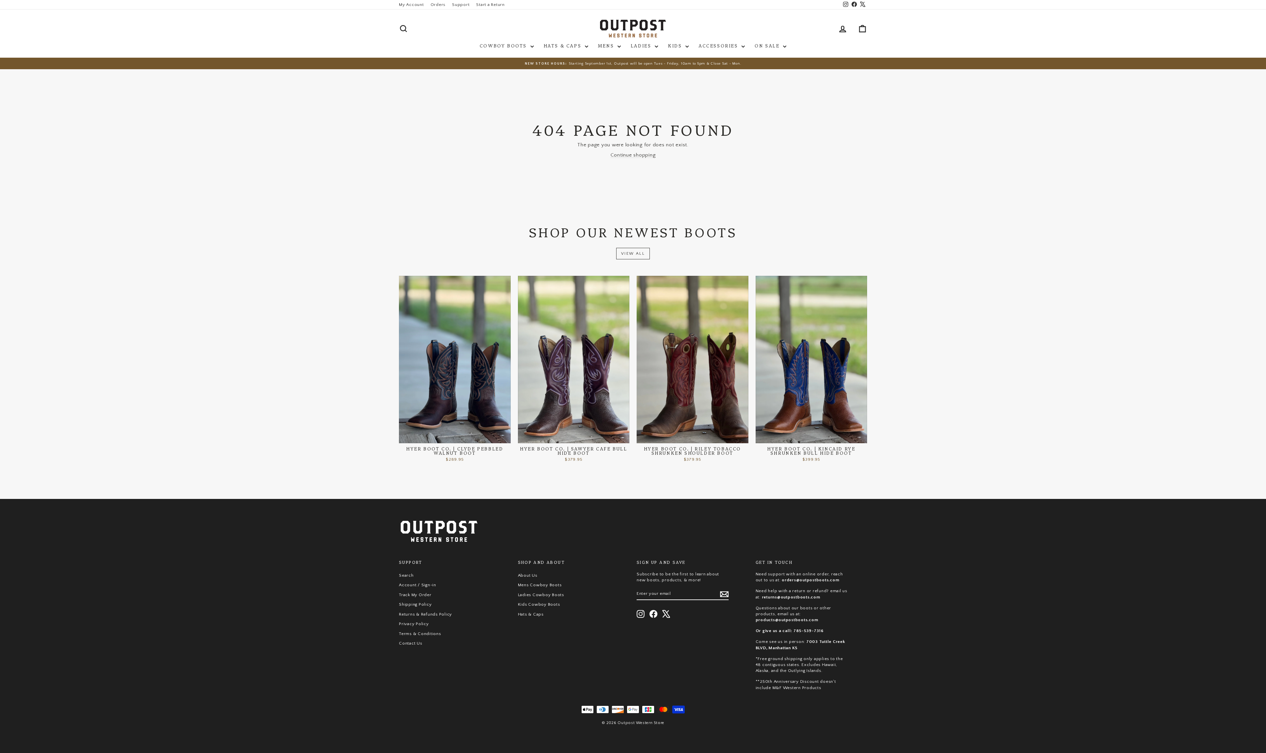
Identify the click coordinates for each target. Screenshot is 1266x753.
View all (633, 253)
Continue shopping (633, 155)
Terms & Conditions (420, 633)
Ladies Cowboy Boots (541, 595)
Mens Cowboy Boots (540, 585)
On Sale (768, 45)
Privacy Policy (414, 624)
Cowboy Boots (504, 45)
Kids (676, 45)
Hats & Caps (563, 45)
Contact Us (410, 643)
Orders (438, 4)
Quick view (455, 436)
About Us (527, 575)
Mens (607, 45)
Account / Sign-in (417, 585)
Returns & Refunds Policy (425, 614)
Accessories (719, 45)
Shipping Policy (415, 604)
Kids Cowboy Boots (539, 604)
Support (460, 4)
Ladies (642, 45)
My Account (411, 4)
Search (406, 575)
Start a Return (490, 4)
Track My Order (415, 595)
